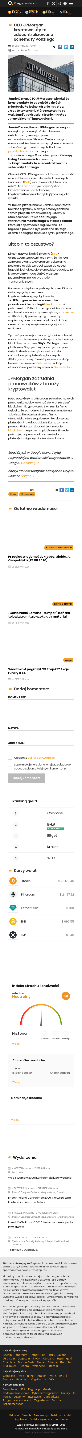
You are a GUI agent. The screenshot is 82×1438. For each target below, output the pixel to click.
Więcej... (15, 1119)
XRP (65, 10)
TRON (36, 1358)
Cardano (48, 1358)
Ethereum (33, 10)
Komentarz (17, 697)
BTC (55, 254)
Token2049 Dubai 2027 (23, 1250)
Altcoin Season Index (29, 1060)
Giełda (47, 1389)
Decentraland (63, 367)
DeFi (27, 182)
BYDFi (63, 1376)
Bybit (51, 824)
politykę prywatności (41, 758)
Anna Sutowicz (29, 50)
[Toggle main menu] (71, 3)
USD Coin (9, 1358)
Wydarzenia (25, 1157)
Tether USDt (30, 908)
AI (74, 1393)
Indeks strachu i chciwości (35, 985)
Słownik (26, 1415)
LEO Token (10, 1366)
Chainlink (9, 1362)
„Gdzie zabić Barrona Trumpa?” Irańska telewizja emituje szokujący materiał (39, 615)
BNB (48, 10)
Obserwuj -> (30, 463)
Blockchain (27, 494)
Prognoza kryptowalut (17, 1400)
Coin (20, 316)
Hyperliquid (64, 1358)
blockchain (52, 304)
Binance (8, 1379)
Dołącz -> (27, 476)
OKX (51, 1379)
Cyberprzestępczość (45, 1393)
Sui (69, 1362)
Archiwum (62, 1419)
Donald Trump (63, 604)
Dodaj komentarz (26, 778)
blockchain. (16, 430)
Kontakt (68, 1415)
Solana (61, 1355)
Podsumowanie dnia (59, 547)
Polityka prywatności (41, 1419)
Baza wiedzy (41, 1415)
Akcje (68, 660)
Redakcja (56, 1415)
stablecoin (66, 312)
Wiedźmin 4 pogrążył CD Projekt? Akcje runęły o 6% (38, 671)
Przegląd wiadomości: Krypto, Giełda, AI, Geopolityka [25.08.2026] (28, 3)
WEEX (51, 858)
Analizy (65, 1393)
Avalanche (38, 1366)
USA (22, 1389)
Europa (56, 1400)
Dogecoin (24, 1358)
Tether (34, 1355)
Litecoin (53, 1366)
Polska (7, 1396)
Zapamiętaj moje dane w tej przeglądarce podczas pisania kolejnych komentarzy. (42, 766)
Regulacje (34, 1389)
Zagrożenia (41, 1400)
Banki (13, 494)
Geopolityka (51, 1396)
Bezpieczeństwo (13, 1404)
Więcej (16, 1043)
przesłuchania (18, 151)
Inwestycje (34, 1396)
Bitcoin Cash (26, 1362)
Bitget (52, 835)
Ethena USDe (56, 1362)
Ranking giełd (24, 801)
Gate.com (22, 1379)
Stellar (41, 1362)
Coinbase (55, 813)
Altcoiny (19, 1396)
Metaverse (43, 363)
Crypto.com (38, 1379)
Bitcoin (15, 10)
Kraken (53, 847)
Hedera (24, 1366)
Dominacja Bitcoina (26, 1098)
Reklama (14, 1415)
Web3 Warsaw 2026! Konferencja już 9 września (40, 1178)
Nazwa (13, 728)
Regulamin (20, 1419)
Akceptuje (34, 758)
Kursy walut (25, 870)
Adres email (17, 743)
